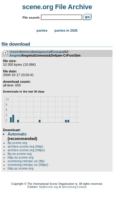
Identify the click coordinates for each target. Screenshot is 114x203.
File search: (31, 17)
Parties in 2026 (66, 30)
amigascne (41, 52)
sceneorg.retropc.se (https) (28, 164)
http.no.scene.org (20, 157)
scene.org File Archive (57, 7)
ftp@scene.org (48, 186)
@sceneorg (69, 186)
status (83, 186)
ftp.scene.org (17, 143)
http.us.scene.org (20, 168)
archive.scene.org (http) (25, 146)
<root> (14, 52)
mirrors (26, 52)
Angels (15, 55)
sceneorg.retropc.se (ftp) (26, 161)
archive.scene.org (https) (26, 150)
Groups (57, 52)
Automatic (17, 134)
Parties (41, 30)
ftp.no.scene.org (20, 154)
